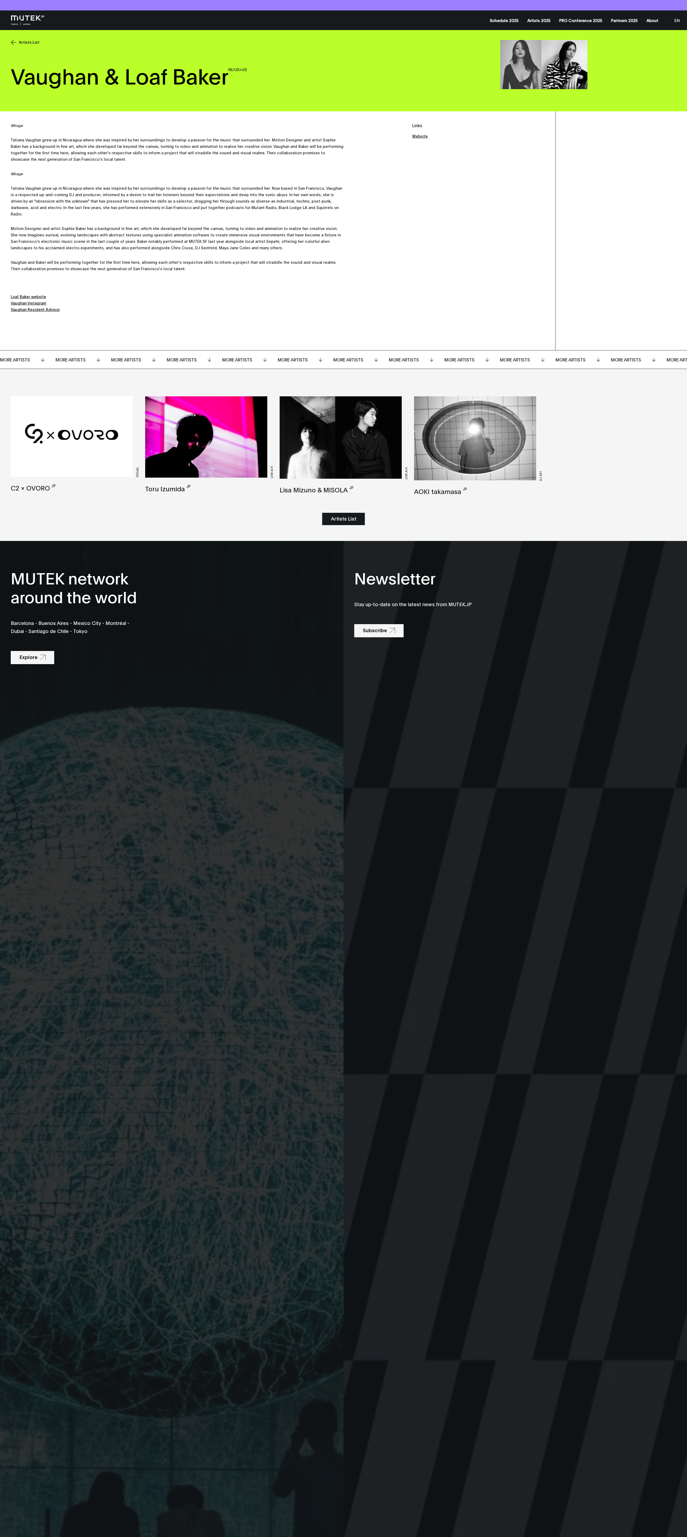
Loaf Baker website (28, 296)
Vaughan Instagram (28, 302)
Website (420, 135)
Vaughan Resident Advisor (35, 309)
